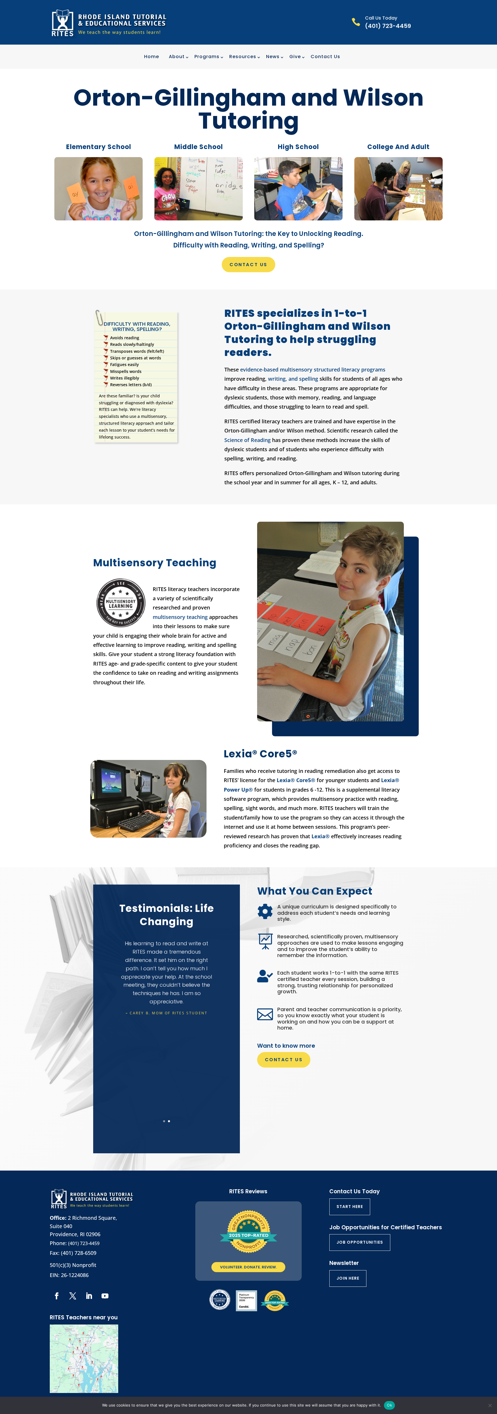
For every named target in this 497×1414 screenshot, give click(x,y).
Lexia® (321, 836)
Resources (242, 57)
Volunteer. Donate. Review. (248, 1267)
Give (295, 57)
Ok (389, 1405)
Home (151, 57)
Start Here (350, 1206)
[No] (490, 1405)
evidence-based (259, 369)
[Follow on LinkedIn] (89, 1296)
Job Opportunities (360, 1242)
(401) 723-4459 (84, 1243)
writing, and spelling (294, 378)
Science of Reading (247, 440)
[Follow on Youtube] (105, 1296)
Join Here (348, 1278)
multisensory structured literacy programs (332, 369)
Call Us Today (381, 18)
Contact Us (325, 57)
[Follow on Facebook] (57, 1296)
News (273, 57)
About (177, 57)
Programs (206, 57)
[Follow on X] (73, 1296)
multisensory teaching (180, 616)
